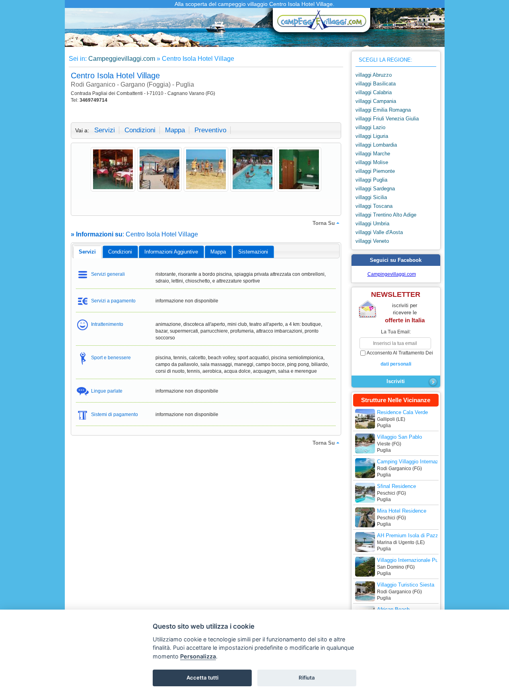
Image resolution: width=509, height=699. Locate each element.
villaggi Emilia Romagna (383, 110)
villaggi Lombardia (376, 145)
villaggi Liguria (372, 136)
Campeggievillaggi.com (121, 58)
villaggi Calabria (374, 92)
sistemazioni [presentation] (253, 252)
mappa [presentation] (218, 252)
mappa (175, 130)
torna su (324, 223)
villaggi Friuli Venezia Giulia (387, 119)
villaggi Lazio (370, 127)
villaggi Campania (376, 101)
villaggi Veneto (372, 241)
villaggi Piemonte (375, 171)
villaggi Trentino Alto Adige (386, 215)
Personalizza (198, 656)
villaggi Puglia (371, 180)
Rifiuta (307, 677)
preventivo (210, 130)
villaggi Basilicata (376, 84)
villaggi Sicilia (371, 197)
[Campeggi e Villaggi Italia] (319, 23)
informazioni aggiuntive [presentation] (171, 252)
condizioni (139, 130)
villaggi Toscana (374, 206)
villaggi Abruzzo (374, 75)
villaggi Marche (373, 154)
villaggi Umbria (372, 224)
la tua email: (396, 332)
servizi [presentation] (87, 252)
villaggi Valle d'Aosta (379, 232)
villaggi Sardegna (375, 189)
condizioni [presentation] (120, 252)
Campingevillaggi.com (391, 274)
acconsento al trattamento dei (400, 358)
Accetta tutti (202, 677)
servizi (104, 130)
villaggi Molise (372, 162)
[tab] (87, 252)
